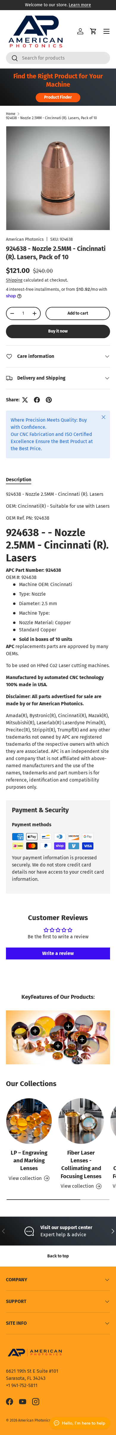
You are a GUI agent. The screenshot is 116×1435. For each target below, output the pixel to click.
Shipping (14, 280)
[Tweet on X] (25, 400)
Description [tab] (18, 479)
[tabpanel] (58, 641)
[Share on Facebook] (37, 400)
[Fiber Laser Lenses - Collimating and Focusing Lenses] (81, 1121)
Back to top (58, 1256)
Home (10, 114)
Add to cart (78, 313)
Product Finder (58, 97)
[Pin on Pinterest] (49, 400)
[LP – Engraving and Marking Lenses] (29, 1121)
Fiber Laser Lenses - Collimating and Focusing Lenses (81, 1164)
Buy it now (58, 331)
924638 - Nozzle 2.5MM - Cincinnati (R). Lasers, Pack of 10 (51, 118)
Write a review (58, 953)
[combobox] (58, 58)
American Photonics (25, 239)
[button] (93, 31)
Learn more (80, 4)
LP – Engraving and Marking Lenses (29, 1160)
